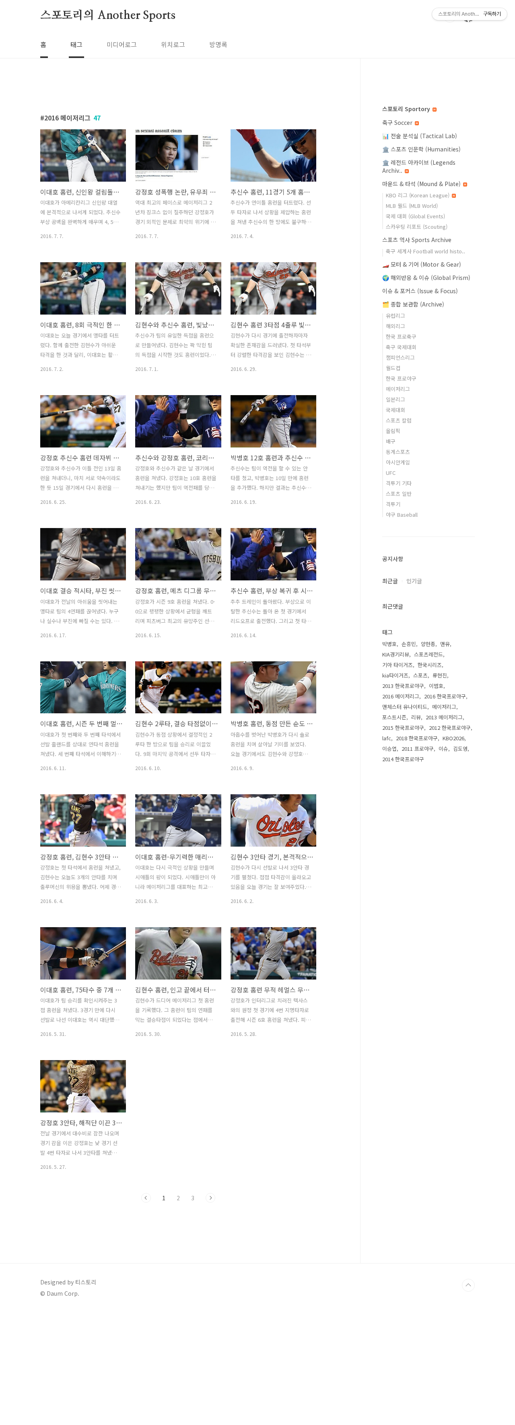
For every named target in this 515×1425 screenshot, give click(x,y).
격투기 (393, 504)
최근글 (390, 581)
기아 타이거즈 (397, 665)
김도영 (460, 748)
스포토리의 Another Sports (107, 15)
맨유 (445, 644)
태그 (76, 44)
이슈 (443, 748)
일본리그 (395, 399)
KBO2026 (453, 738)
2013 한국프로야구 (403, 686)
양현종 (428, 644)
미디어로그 (122, 44)
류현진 (440, 675)
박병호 (389, 644)
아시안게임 (398, 462)
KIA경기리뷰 (395, 654)
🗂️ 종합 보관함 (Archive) (413, 304)
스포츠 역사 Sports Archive (416, 240)
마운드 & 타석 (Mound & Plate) (422, 184)
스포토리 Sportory (407, 109)
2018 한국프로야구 (417, 738)
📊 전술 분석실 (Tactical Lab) (419, 136)
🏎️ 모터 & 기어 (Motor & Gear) (421, 264)
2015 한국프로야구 (403, 727)
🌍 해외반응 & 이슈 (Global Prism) (426, 277)
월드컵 (393, 368)
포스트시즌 (394, 717)
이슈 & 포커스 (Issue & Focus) (420, 291)
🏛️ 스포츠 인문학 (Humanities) (421, 149)
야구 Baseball (402, 514)
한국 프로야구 (401, 378)
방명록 (218, 44)
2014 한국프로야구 (403, 759)
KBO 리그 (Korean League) (418, 195)
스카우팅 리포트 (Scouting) (416, 226)
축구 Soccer (398, 122)
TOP (468, 1285)
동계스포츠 (398, 452)
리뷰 (416, 717)
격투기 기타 (399, 483)
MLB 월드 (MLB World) (412, 205)
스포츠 (420, 675)
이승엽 (389, 748)
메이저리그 (398, 389)
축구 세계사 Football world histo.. (425, 251)
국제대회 (395, 410)
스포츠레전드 (428, 654)
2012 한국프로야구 (450, 727)
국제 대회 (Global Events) (415, 216)
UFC (391, 472)
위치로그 (173, 44)
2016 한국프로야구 (445, 696)
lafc (386, 738)
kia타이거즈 (395, 675)
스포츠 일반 (399, 493)
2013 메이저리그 (444, 717)
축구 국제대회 (401, 347)
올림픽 (393, 431)
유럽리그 (395, 315)
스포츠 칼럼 (399, 420)
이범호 (436, 686)
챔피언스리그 (400, 357)
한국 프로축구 (401, 336)
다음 (210, 1198)
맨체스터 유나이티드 (404, 706)
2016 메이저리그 (400, 696)
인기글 (414, 581)
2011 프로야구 (418, 748)
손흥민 (409, 644)
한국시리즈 (430, 665)
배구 (391, 441)
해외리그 (395, 326)
